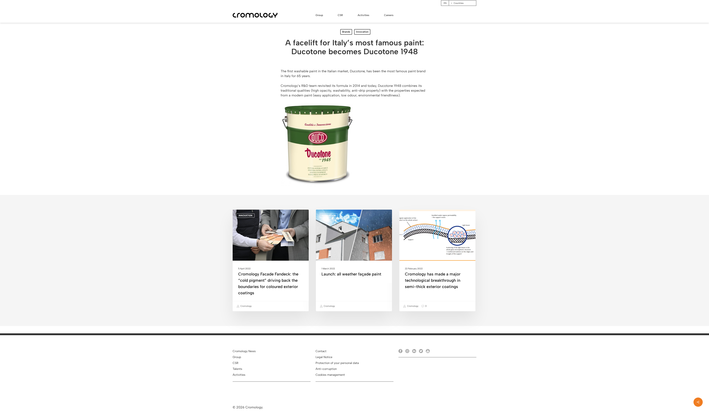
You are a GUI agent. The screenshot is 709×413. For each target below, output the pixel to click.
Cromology (246, 306)
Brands (346, 31)
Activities (239, 374)
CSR (235, 363)
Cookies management (330, 374)
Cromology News (244, 351)
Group (237, 357)
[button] (702, 2)
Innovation (362, 31)
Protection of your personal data (337, 363)
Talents (237, 369)
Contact (321, 351)
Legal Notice (324, 357)
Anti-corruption (326, 369)
